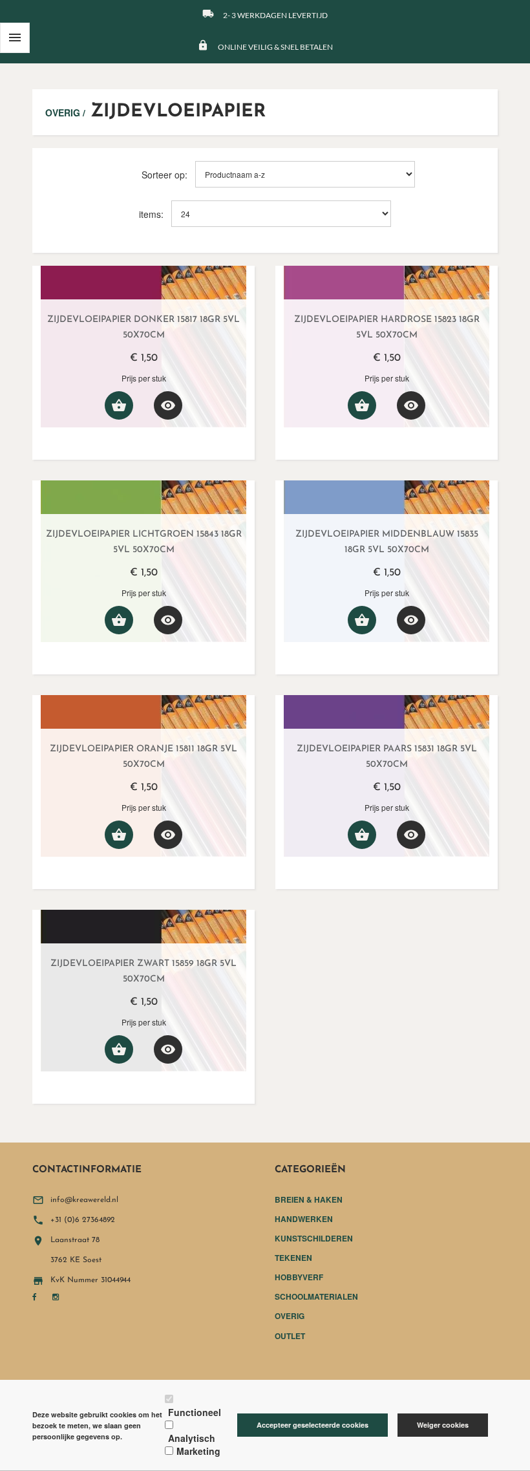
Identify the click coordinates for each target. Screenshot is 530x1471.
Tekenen (293, 1257)
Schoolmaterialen (316, 1296)
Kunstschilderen (314, 1238)
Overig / (65, 112)
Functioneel (194, 1412)
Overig (289, 1316)
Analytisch (191, 1438)
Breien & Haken (309, 1199)
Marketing (198, 1450)
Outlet (290, 1336)
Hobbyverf (299, 1277)
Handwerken (304, 1219)
